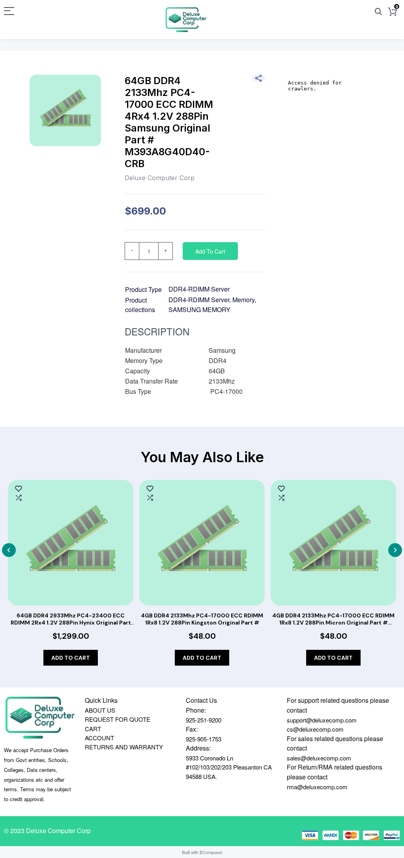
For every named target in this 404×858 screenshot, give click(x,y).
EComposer (211, 852)
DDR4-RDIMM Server (199, 289)
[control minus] (132, 251)
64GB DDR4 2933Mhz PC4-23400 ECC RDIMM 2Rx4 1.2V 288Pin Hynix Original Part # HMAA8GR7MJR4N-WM (71, 619)
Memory (243, 299)
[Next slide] (395, 550)
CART (93, 728)
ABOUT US (100, 710)
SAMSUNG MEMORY (199, 309)
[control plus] (166, 251)
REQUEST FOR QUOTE (117, 719)
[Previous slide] (9, 550)
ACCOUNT (99, 738)
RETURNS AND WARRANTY (124, 747)
